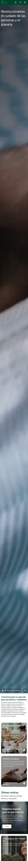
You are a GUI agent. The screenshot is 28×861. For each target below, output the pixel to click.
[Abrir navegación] (25, 2)
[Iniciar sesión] (16, 2)
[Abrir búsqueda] (20, 2)
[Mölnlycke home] (4, 2)
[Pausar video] (25, 690)
